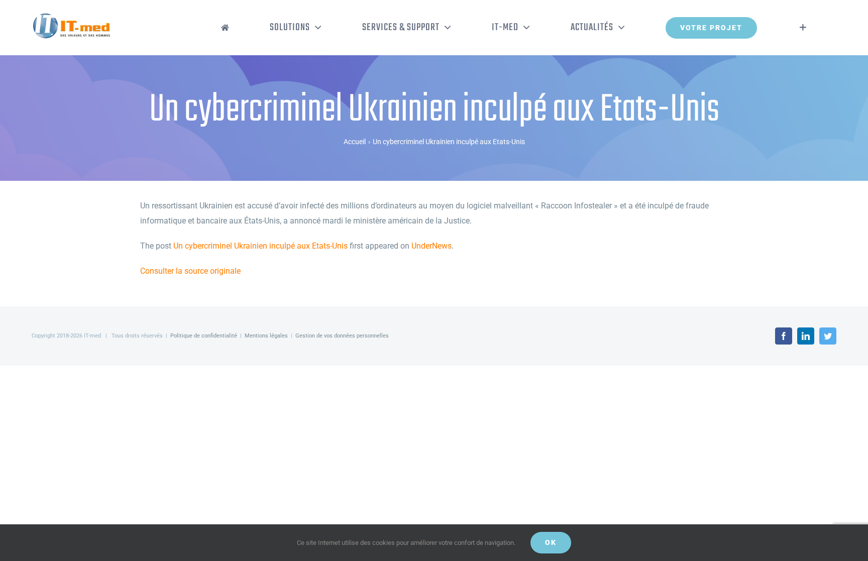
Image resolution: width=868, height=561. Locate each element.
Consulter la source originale (190, 271)
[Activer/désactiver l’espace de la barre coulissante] (803, 27)
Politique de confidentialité (203, 335)
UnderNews (431, 246)
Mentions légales (266, 335)
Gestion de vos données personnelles (342, 335)
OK (551, 542)
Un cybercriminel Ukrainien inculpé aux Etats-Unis (260, 246)
